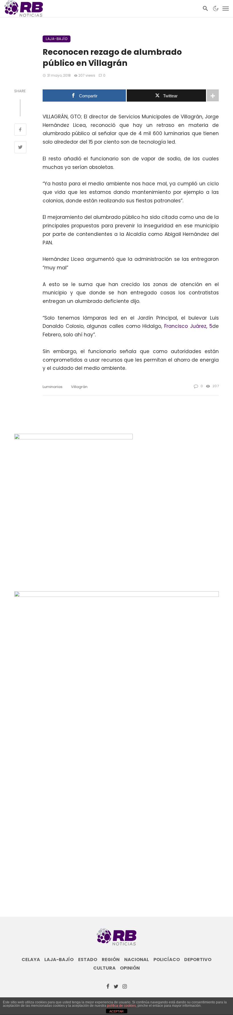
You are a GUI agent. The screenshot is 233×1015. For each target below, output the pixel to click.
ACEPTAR (116, 1011)
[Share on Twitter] (20, 148)
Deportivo (197, 960)
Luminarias (53, 386)
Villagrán (79, 386)
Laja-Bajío (56, 38)
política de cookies (121, 1006)
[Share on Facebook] (20, 130)
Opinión (130, 968)
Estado (87, 960)
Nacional (136, 960)
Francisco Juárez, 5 (188, 326)
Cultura (104, 968)
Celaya (31, 960)
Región (111, 960)
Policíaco (166, 960)
